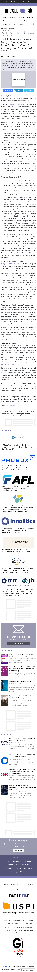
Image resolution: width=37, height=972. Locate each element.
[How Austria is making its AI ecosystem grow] (4, 685)
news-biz (12, 29)
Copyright (30, 884)
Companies (13, 17)
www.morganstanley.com (9, 364)
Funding (21, 17)
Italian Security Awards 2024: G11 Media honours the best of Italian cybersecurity (22, 669)
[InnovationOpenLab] (18, 10)
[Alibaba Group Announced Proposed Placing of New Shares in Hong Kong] (4, 790)
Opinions (5, 21)
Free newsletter (18, 416)
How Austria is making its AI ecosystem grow (20, 682)
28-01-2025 (16, 56)
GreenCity (25, 865)
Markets (30, 17)
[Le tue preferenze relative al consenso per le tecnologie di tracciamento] (28, 970)
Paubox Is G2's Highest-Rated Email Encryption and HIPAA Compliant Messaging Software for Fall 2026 (15, 468)
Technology (23, 21)
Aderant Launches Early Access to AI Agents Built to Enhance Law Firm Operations (22, 771)
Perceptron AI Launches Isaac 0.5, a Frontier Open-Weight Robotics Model (16, 550)
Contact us (18, 889)
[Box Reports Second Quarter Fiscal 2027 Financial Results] (4, 759)
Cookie (14, 957)
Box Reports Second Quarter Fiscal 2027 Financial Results (22, 756)
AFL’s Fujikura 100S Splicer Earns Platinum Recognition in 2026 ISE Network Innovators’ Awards (18, 489)
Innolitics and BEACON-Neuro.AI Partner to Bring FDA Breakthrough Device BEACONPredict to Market (18, 530)
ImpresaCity (27, 861)
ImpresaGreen (9, 868)
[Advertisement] (19, 832)
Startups (14, 21)
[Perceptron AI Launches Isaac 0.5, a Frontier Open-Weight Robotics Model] (18, 542)
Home (4, 17)
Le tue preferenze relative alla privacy (20, 967)
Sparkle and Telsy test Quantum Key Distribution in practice (21, 697)
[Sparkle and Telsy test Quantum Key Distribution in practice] (4, 700)
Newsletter (6, 24)
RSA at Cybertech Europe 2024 (21, 654)
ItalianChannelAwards (24, 868)
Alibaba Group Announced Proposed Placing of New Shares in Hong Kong (22, 787)
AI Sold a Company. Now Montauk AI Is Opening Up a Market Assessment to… (22, 740)
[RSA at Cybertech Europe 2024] (4, 658)
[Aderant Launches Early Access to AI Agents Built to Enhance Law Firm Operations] (4, 773)
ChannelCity (27, 2)
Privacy (22, 957)
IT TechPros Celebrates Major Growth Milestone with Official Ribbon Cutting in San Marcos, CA (17, 447)
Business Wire (5, 56)
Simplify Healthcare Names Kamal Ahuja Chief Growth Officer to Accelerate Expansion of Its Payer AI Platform (17, 570)
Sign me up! (19, 850)
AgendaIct (18, 872)
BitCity (8, 861)
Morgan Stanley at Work (17, 104)
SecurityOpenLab (13, 865)
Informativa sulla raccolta (11, 970)
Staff (22, 884)
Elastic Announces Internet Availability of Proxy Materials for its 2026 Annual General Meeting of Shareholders (17, 510)
